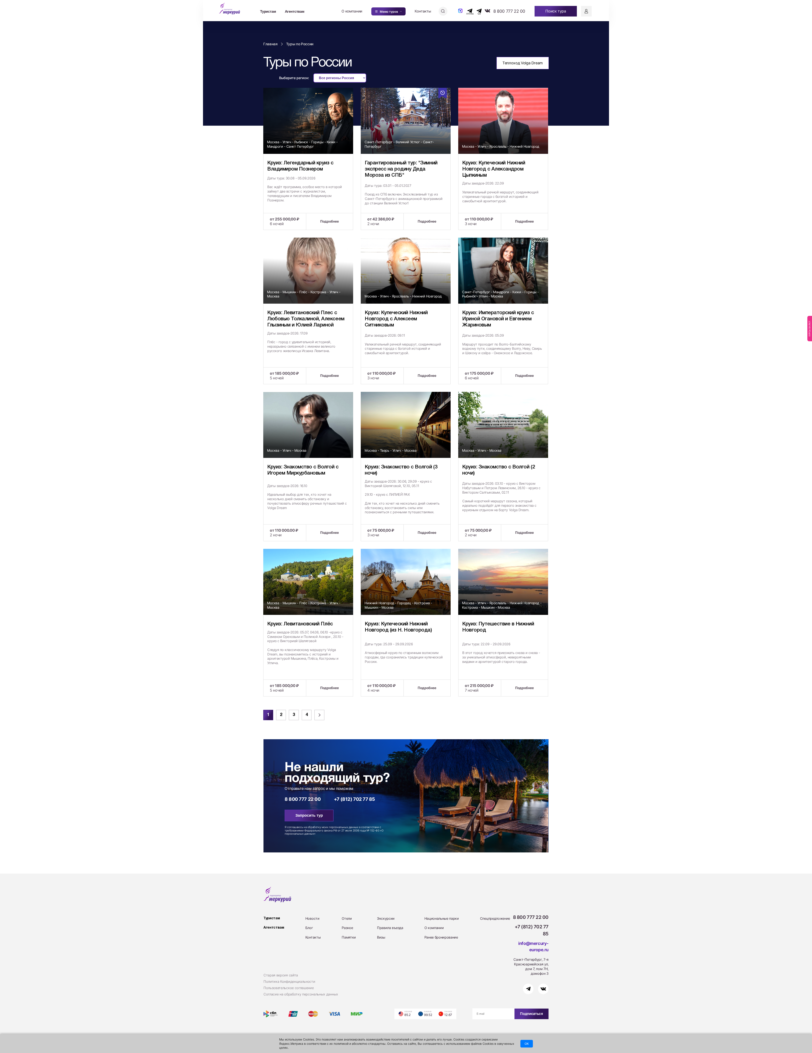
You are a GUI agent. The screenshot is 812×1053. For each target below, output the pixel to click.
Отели (347, 918)
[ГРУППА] (466, 11)
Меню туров (389, 11)
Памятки (349, 937)
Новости (312, 918)
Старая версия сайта (280, 975)
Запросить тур (309, 815)
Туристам (268, 11)
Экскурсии (386, 918)
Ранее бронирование (441, 937)
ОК (527, 1043)
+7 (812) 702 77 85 (354, 799)
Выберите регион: (294, 78)
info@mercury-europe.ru (533, 946)
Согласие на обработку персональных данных (300, 994)
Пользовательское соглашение (288, 988)
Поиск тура (555, 11)
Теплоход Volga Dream (522, 63)
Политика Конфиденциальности (289, 981)
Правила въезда (390, 928)
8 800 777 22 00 (509, 11)
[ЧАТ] (476, 11)
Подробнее (329, 221)
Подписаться (531, 1014)
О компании (352, 11)
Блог (309, 928)
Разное (347, 928)
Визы (381, 937)
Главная (270, 44)
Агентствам (294, 11)
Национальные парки (441, 918)
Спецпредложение (495, 918)
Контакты (423, 11)
